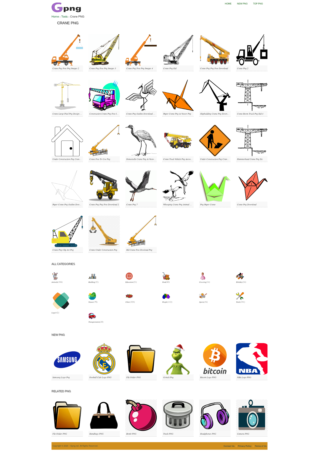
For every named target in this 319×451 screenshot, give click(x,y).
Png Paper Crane (207, 204)
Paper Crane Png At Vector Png (177, 113)
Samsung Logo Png (61, 377)
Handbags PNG (96, 433)
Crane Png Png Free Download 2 (104, 204)
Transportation (94, 322)
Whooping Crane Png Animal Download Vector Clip (186, 204)
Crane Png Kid (169, 68)
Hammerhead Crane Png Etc (250, 159)
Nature (91, 302)
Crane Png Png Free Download (214, 68)
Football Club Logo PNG (100, 377)
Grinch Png (168, 377)
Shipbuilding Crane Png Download (215, 113)
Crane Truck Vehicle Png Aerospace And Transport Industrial (190, 159)
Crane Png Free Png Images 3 (102, 68)
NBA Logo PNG (244, 377)
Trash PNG (168, 433)
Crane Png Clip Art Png (63, 249)
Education (129, 282)
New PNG (242, 3)
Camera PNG (243, 433)
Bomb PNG (131, 433)
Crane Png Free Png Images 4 (139, 68)
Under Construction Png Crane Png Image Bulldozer (75, 159)
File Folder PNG (133, 377)
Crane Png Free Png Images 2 (65, 68)
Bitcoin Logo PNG (208, 377)
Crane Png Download (246, 204)
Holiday (239, 282)
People (164, 302)
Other (127, 302)
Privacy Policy (244, 446)
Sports (201, 302)
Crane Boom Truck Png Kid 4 (250, 113)
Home (228, 3)
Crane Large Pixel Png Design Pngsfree (70, 113)
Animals (55, 282)
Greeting (202, 282)
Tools (64, 16)
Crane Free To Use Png (99, 159)
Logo (53, 312)
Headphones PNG (208, 433)
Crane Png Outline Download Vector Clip (144, 113)
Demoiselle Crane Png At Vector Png (142, 159)
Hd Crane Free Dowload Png (139, 249)
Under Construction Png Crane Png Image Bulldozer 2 (224, 159)
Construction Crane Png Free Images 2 (106, 113)
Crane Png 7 (132, 204)
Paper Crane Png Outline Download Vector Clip (73, 204)
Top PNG (258, 3)
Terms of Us (261, 446)
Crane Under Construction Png (103, 249)
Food (164, 282)
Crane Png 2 (242, 68)
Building (91, 282)
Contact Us (229, 446)
